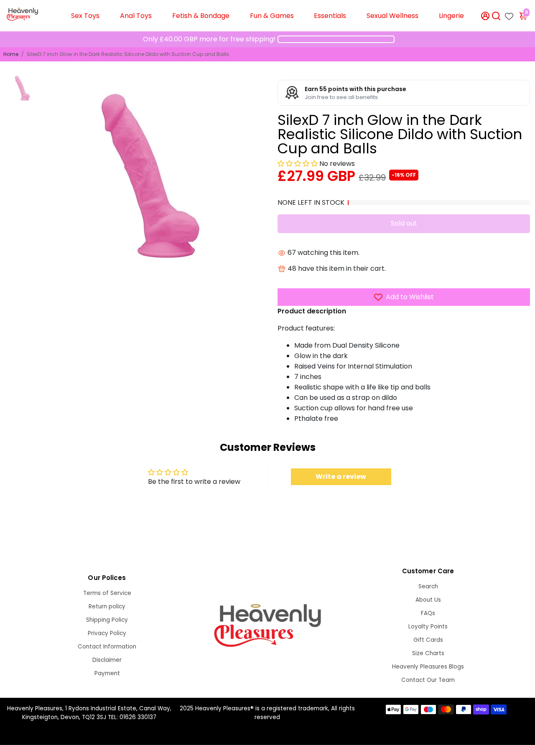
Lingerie (451, 15)
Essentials (330, 15)
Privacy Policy (107, 633)
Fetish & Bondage (200, 15)
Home (10, 54)
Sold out (404, 223)
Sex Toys (85, 15)
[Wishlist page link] (509, 14)
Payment (107, 673)
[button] (298, 163)
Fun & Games (272, 15)
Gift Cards (428, 640)
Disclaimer (107, 660)
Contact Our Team (428, 680)
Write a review (341, 476)
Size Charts (428, 653)
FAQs (428, 613)
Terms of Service (107, 593)
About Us (428, 600)
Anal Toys (136, 15)
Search (428, 586)
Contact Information (107, 647)
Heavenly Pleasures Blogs (428, 667)
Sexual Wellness (392, 15)
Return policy (107, 606)
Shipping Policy (107, 620)
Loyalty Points (428, 627)
